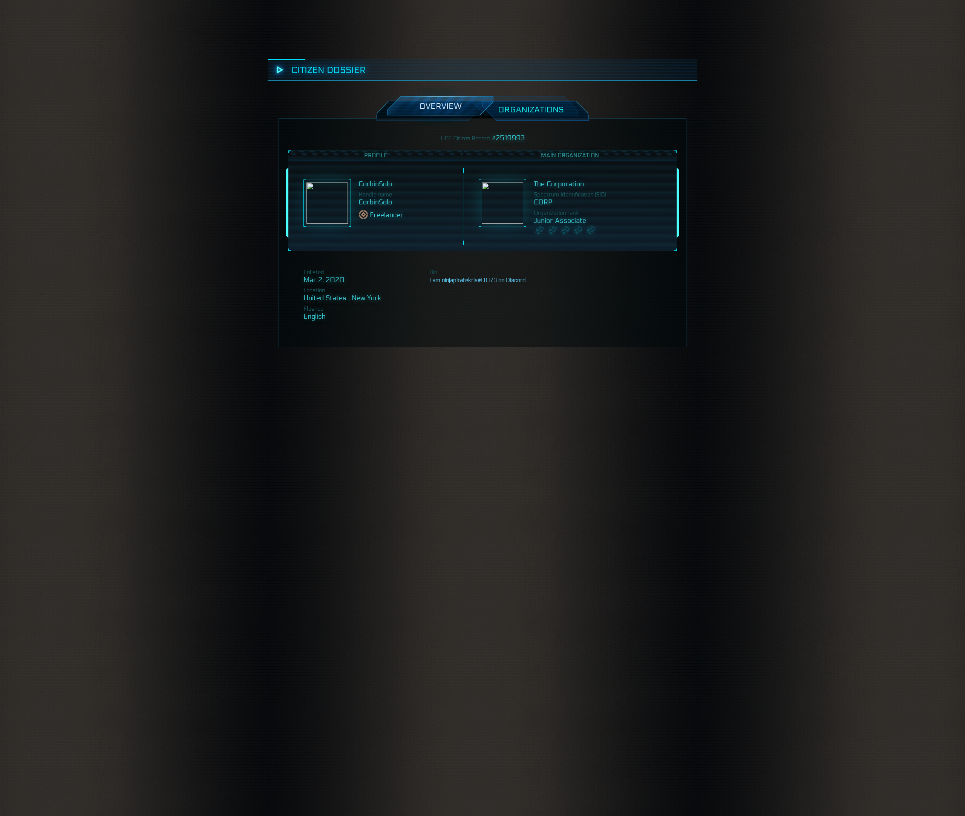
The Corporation (559, 184)
